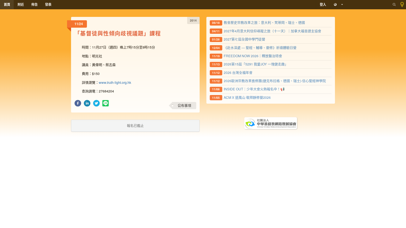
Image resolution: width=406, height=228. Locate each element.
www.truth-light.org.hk (115, 82)
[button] (77, 104)
